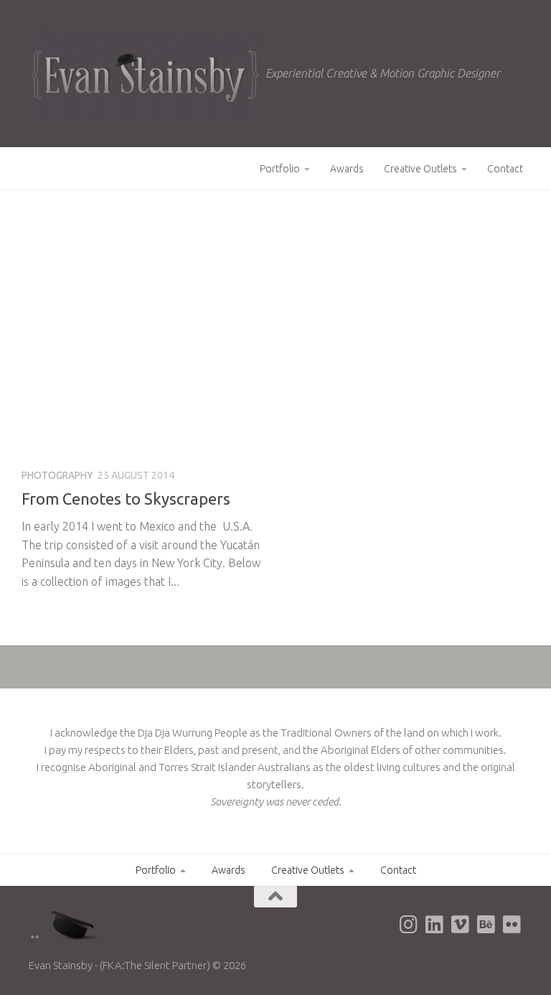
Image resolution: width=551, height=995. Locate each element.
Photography (57, 475)
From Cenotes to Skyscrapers (126, 499)
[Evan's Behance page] (486, 925)
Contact (505, 168)
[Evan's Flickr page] (512, 925)
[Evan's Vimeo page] (461, 925)
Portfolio (280, 168)
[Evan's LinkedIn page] (435, 925)
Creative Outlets (420, 168)
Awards (347, 168)
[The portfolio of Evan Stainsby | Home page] (145, 75)
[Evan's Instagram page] (409, 925)
